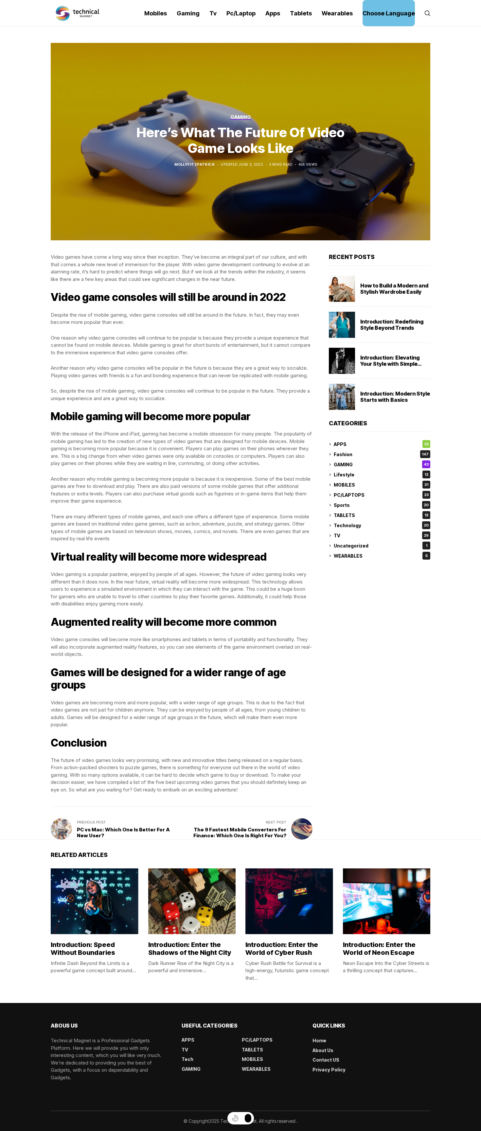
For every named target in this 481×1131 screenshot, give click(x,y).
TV (381, 535)
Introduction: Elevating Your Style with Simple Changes (390, 363)
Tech (187, 1059)
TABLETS (381, 515)
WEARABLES (381, 556)
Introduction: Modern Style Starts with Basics (395, 396)
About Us (322, 1050)
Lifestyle (381, 474)
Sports (381, 505)
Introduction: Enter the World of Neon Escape (379, 948)
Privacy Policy (329, 1069)
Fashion (381, 454)
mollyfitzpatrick (194, 164)
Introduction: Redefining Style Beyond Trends (392, 324)
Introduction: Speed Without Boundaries (83, 948)
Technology (381, 525)
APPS (381, 444)
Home (319, 1040)
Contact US (325, 1060)
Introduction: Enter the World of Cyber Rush (281, 948)
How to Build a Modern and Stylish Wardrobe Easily (394, 288)
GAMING (381, 464)
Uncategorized (380, 545)
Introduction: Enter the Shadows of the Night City (189, 948)
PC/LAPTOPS (381, 495)
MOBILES (381, 485)
